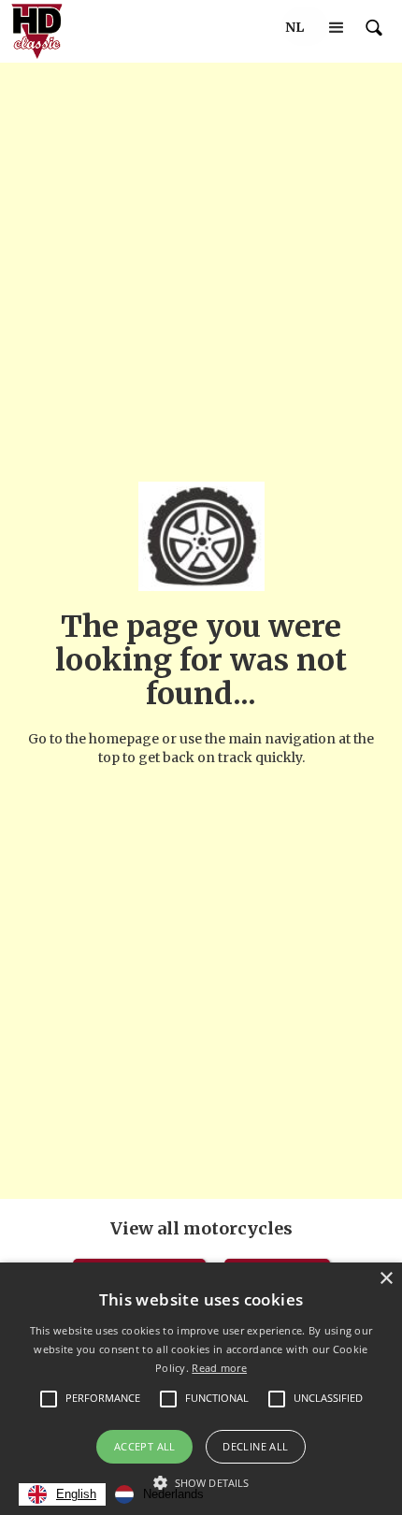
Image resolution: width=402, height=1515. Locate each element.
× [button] (386, 1279)
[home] (32, 31)
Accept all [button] (145, 1446)
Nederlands (173, 1494)
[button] (294, 27)
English (76, 1494)
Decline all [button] (255, 1446)
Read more (219, 1368)
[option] (159, 1494)
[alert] (201, 1388)
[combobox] (62, 1494)
